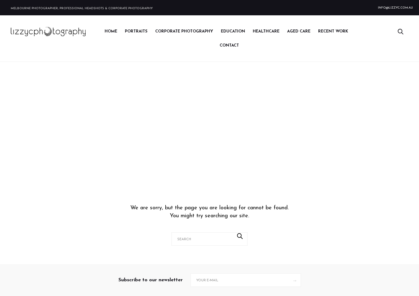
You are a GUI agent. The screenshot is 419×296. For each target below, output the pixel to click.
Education (233, 31)
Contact (229, 45)
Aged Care (298, 31)
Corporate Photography (184, 31)
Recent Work (333, 31)
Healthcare (266, 31)
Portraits (136, 31)
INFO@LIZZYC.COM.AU (395, 7)
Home (111, 31)
